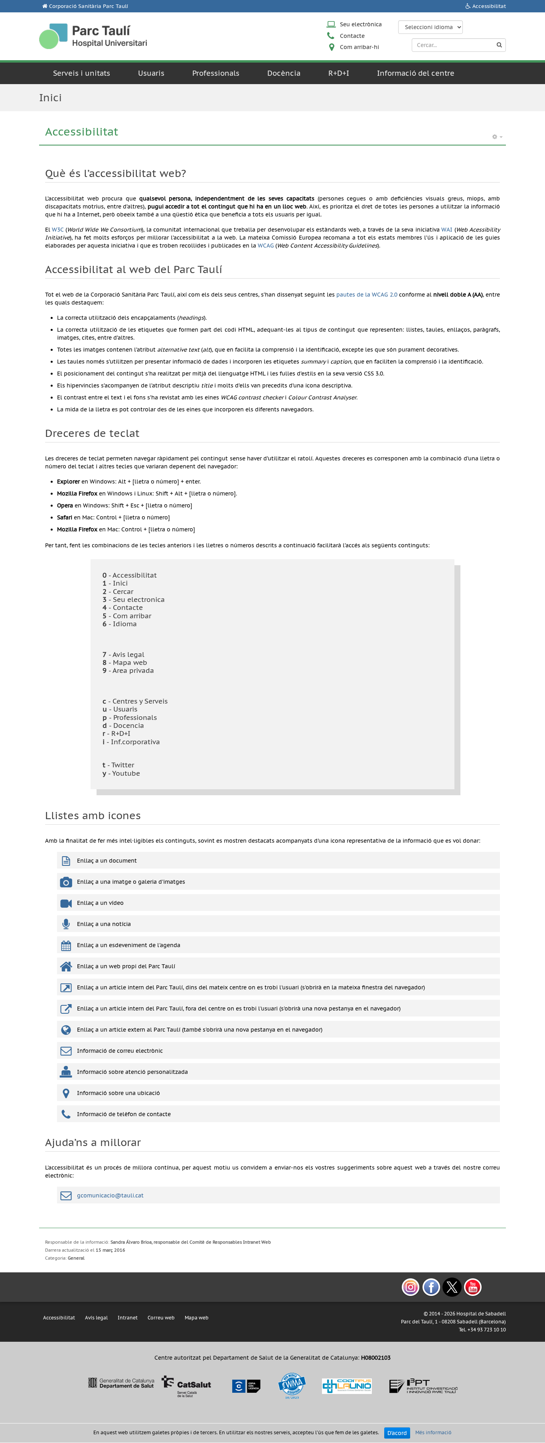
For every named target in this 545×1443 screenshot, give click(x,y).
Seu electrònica (361, 24)
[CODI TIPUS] (347, 1385)
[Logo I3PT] (424, 1385)
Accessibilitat (489, 6)
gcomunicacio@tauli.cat (110, 1195)
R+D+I (338, 73)
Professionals (215, 73)
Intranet (128, 1318)
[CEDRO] (245, 1385)
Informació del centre (415, 73)
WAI (446, 229)
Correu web (161, 1318)
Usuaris (151, 73)
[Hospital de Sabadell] (93, 36)
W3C (57, 229)
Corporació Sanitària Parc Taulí (88, 6)
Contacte (352, 35)
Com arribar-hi (359, 47)
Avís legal (96, 1318)
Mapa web (197, 1318)
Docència (283, 73)
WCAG (266, 245)
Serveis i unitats (81, 73)
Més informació (433, 1433)
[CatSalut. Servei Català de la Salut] (149, 1385)
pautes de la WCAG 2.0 (366, 294)
